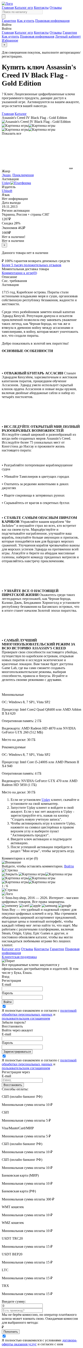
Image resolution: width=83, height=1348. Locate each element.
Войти (69, 866)
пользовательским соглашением (26, 1018)
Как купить (25, 21)
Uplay (46, 800)
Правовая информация (52, 21)
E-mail (6, 984)
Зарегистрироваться (17, 1051)
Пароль (7, 993)
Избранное (10, 40)
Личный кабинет (68, 36)
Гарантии (9, 21)
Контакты (41, 7)
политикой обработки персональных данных (39, 1012)
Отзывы (56, 7)
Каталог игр (24, 7)
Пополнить (11, 1331)
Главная (8, 7)
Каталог (21, 114)
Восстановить (13, 1085)
